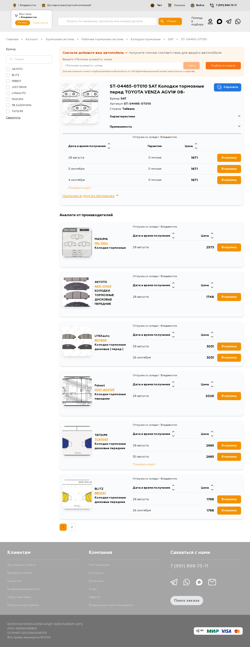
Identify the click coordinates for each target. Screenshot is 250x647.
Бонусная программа (23, 605)
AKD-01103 (103, 286)
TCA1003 (101, 439)
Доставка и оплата (21, 565)
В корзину (229, 157)
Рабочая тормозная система (102, 39)
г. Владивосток (27, 5)
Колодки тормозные (146, 39)
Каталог (32, 39)
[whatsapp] (237, 21)
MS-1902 (101, 243)
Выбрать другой (40, 23)
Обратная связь (19, 597)
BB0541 (100, 493)
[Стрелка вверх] (109, 144)
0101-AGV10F (105, 390)
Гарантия (14, 581)
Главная (12, 39)
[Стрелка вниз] (109, 148)
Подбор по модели (223, 65)
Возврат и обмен (19, 573)
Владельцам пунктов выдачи (111, 605)
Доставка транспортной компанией (69, 5)
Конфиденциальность (23, 589)
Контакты (96, 573)
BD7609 (101, 340)
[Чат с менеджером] (210, 21)
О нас (93, 589)
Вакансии (96, 581)
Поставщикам (99, 565)
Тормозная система (59, 39)
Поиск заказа (186, 600)
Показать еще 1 (79, 188)
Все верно (22, 23)
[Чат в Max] (219, 21)
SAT (171, 39)
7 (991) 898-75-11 (226, 5)
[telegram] (228, 21)
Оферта (94, 597)
